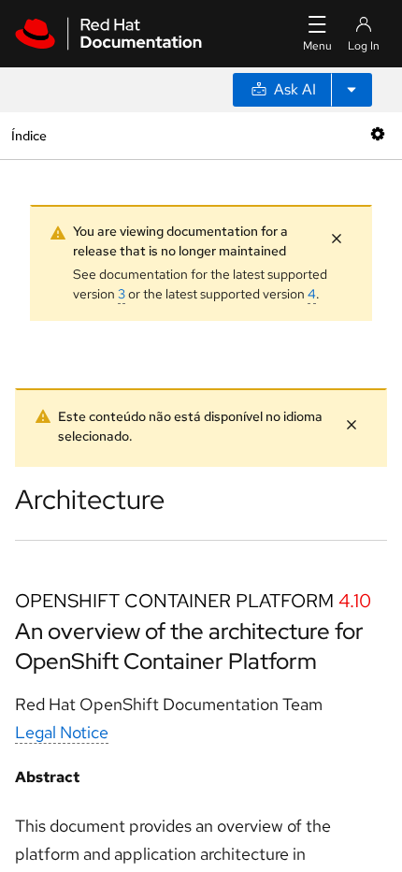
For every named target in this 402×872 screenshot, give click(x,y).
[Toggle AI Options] (351, 90)
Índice (28, 135)
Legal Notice (61, 732)
